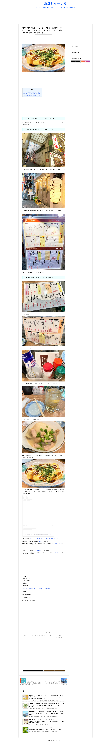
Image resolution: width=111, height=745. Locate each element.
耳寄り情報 (58, 637)
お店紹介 (32, 635)
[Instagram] (85, 61)
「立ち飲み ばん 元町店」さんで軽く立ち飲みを (32, 92)
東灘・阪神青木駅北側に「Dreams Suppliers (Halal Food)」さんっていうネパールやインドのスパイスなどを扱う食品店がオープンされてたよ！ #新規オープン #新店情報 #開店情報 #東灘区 (46, 721)
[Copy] (54, 670)
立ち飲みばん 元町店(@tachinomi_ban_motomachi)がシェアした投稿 (38, 534)
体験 (39, 635)
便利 (42, 635)
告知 (51, 635)
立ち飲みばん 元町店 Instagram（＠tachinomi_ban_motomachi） (44, 538)
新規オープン (61, 635)
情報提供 (39, 550)
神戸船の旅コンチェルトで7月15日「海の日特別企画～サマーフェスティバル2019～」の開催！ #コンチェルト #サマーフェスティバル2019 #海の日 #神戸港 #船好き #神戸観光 (46, 713)
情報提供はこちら (58, 543)
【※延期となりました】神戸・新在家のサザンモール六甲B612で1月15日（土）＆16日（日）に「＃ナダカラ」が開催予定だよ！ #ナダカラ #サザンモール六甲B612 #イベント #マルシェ (46, 705)
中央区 (36, 635)
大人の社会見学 (55, 635)
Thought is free (62, 742)
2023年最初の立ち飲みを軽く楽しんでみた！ (32, 95)
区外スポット (33, 15)
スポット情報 (27, 15)
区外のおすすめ (46, 635)
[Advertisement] (55, 20)
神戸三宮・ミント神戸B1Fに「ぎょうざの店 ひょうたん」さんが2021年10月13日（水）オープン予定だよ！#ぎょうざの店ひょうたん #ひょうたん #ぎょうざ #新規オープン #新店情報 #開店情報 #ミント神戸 (46, 697)
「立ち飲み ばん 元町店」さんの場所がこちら (32, 93)
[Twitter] (33, 670)
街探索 (62, 637)
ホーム (21, 15)
